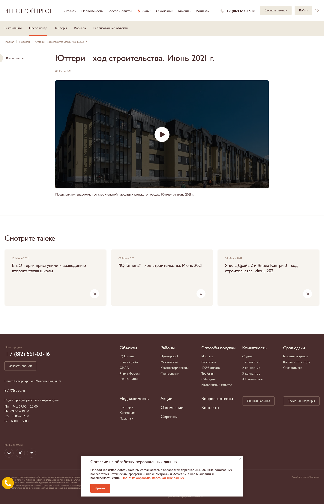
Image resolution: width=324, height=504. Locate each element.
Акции (146, 11)
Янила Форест (130, 373)
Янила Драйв (129, 362)
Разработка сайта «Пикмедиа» (306, 477)
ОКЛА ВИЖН (129, 379)
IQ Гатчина (127, 356)
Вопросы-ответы (217, 398)
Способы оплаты (119, 11)
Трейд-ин (207, 373)
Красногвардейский (174, 368)
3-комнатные (251, 373)
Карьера (80, 28)
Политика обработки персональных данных (153, 478)
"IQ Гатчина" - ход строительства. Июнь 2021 (160, 265)
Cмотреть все (292, 368)
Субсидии (208, 379)
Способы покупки (218, 348)
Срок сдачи (294, 348)
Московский (169, 362)
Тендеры (61, 28)
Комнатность (254, 348)
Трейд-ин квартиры (301, 401)
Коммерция (127, 413)
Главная (9, 41)
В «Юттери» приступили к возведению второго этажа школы (49, 268)
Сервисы (169, 416)
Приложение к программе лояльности (184, 496)
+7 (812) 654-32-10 (240, 11)
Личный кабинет (258, 401)
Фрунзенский (169, 373)
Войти (303, 10)
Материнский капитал (216, 385)
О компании (164, 11)
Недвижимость (92, 11)
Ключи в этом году (296, 362)
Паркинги (126, 418)
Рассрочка (208, 362)
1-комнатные (251, 362)
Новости (24, 41)
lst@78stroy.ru (14, 391)
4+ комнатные (252, 379)
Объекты (70, 11)
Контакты (202, 11)
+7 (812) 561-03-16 (27, 354)
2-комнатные (251, 368)
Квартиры (126, 407)
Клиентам (184, 11)
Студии (247, 356)
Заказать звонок (276, 10)
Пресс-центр (38, 28)
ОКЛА (124, 368)
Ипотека (207, 356)
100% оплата (210, 368)
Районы (167, 348)
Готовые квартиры (295, 356)
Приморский (169, 356)
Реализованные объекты (110, 28)
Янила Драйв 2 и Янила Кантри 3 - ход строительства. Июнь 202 (261, 268)
